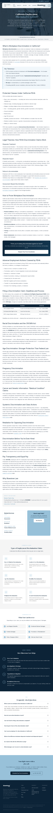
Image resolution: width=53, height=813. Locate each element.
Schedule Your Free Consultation (20, 773)
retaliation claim (18, 433)
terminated (17, 62)
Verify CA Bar (7, 503)
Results (19, 5)
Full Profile (13, 503)
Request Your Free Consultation (26, 251)
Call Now (49, 5)
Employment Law (7, 5)
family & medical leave (18, 383)
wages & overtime (7, 473)
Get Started (39, 520)
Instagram (44, 790)
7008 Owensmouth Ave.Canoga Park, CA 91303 (35, 792)
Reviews (25, 5)
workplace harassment (8, 190)
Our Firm (23, 787)
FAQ (29, 5)
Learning (34, 5)
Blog (22, 797)
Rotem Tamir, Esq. (9, 498)
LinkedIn (43, 787)
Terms (24, 807)
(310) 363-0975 (37, 773)
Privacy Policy (29, 807)
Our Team (14, 5)
